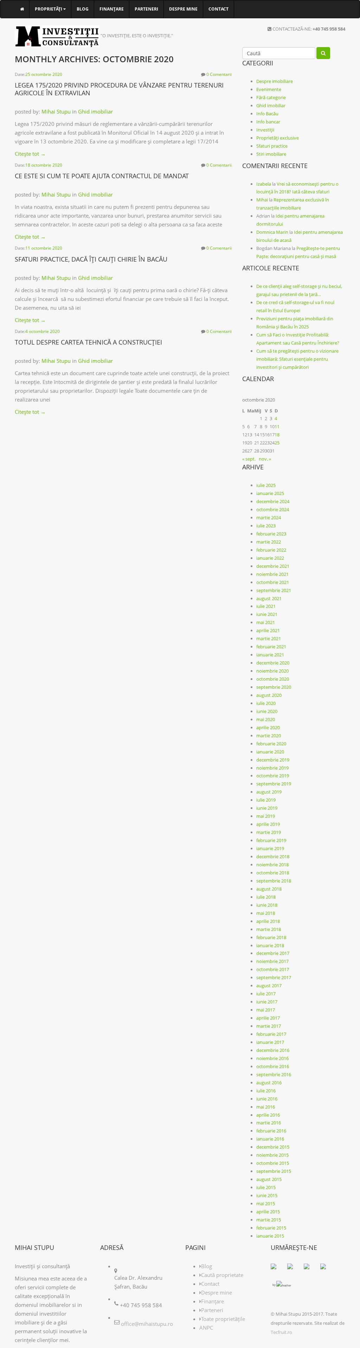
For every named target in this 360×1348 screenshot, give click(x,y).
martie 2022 (268, 542)
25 (277, 442)
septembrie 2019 (273, 784)
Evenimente (268, 89)
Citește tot (30, 153)
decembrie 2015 (272, 1147)
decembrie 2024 (272, 501)
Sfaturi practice (272, 146)
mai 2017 (265, 1010)
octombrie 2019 (272, 775)
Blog (83, 9)
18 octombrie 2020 (43, 165)
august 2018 (269, 889)
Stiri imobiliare (271, 154)
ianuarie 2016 (270, 1139)
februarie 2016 (271, 1131)
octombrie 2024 (272, 509)
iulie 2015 (266, 1187)
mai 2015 (265, 1203)
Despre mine (183, 9)
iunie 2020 (266, 711)
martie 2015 (268, 1220)
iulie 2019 (266, 800)
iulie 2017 (266, 993)
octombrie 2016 (272, 1066)
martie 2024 (268, 517)
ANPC (206, 1327)
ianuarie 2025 (270, 493)
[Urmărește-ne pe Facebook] (276, 1269)
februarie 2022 (271, 550)
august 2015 (269, 1179)
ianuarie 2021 (270, 654)
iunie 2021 (266, 614)
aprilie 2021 (268, 630)
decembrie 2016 (272, 1050)
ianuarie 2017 (270, 1042)
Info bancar (268, 121)
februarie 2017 (271, 1034)
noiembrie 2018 (272, 864)
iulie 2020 (266, 703)
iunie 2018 (266, 905)
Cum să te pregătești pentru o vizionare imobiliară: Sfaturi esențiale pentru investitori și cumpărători (297, 359)
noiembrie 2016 (272, 1058)
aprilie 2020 (268, 727)
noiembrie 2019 (272, 768)
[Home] (22, 9)
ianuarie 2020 (270, 752)
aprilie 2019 (268, 824)
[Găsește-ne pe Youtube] (326, 1269)
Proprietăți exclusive (277, 138)
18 (277, 434)
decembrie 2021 (272, 566)
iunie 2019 (266, 808)
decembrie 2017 (272, 953)
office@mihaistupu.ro (147, 1323)
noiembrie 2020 (272, 671)
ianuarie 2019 (270, 848)
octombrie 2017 (272, 969)
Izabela (263, 184)
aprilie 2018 (268, 921)
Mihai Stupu (56, 111)
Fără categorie (271, 97)
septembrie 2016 (273, 1074)
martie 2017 (268, 1026)
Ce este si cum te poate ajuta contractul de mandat (102, 176)
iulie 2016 (266, 1090)
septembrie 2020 (273, 687)
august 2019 (269, 792)
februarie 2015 (271, 1228)
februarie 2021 (271, 646)
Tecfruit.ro (281, 1332)
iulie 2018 (266, 897)
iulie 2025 (266, 485)
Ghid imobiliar (95, 111)
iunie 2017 (266, 1002)
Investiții (265, 130)
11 (277, 426)
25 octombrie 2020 (43, 74)
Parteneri (146, 9)
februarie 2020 (271, 743)
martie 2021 (268, 638)
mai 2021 (265, 622)
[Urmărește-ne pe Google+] (292, 1269)
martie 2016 (268, 1122)
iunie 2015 (266, 1195)
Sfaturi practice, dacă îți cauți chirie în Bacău (91, 259)
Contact (218, 9)
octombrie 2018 (272, 872)
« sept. (249, 459)
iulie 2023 (266, 525)
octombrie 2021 (272, 582)
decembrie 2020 (272, 663)
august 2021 (269, 598)
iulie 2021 (266, 606)
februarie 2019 (271, 840)
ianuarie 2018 (270, 945)
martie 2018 (268, 929)
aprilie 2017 (268, 1018)
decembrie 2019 (272, 760)
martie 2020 (268, 735)
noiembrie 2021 (272, 574)
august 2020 (269, 695)
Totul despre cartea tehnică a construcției (88, 342)
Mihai (262, 200)
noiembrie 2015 (272, 1155)
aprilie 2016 (268, 1115)
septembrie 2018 (273, 881)
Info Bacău (267, 113)
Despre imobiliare (274, 81)
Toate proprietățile (223, 1318)
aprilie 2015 (268, 1211)
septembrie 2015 (273, 1171)
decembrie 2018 (272, 856)
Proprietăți (49, 9)
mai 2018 (265, 913)
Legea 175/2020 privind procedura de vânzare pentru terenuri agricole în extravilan (119, 89)
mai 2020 (265, 719)
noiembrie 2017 (272, 961)
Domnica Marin (272, 232)
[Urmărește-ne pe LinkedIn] (309, 1269)
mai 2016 (265, 1107)
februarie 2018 (271, 937)
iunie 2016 (266, 1099)
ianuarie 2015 (270, 1236)
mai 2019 (265, 816)
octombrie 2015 (272, 1163)
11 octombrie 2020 (43, 248)
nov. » (265, 459)
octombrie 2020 (272, 679)
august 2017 (269, 985)
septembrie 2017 (273, 977)
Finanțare (111, 9)
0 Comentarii (219, 74)
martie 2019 (268, 832)
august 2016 (269, 1082)
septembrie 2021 (273, 590)
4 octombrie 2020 (42, 331)
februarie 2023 (271, 534)
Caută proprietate (222, 1274)
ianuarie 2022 (270, 558)
